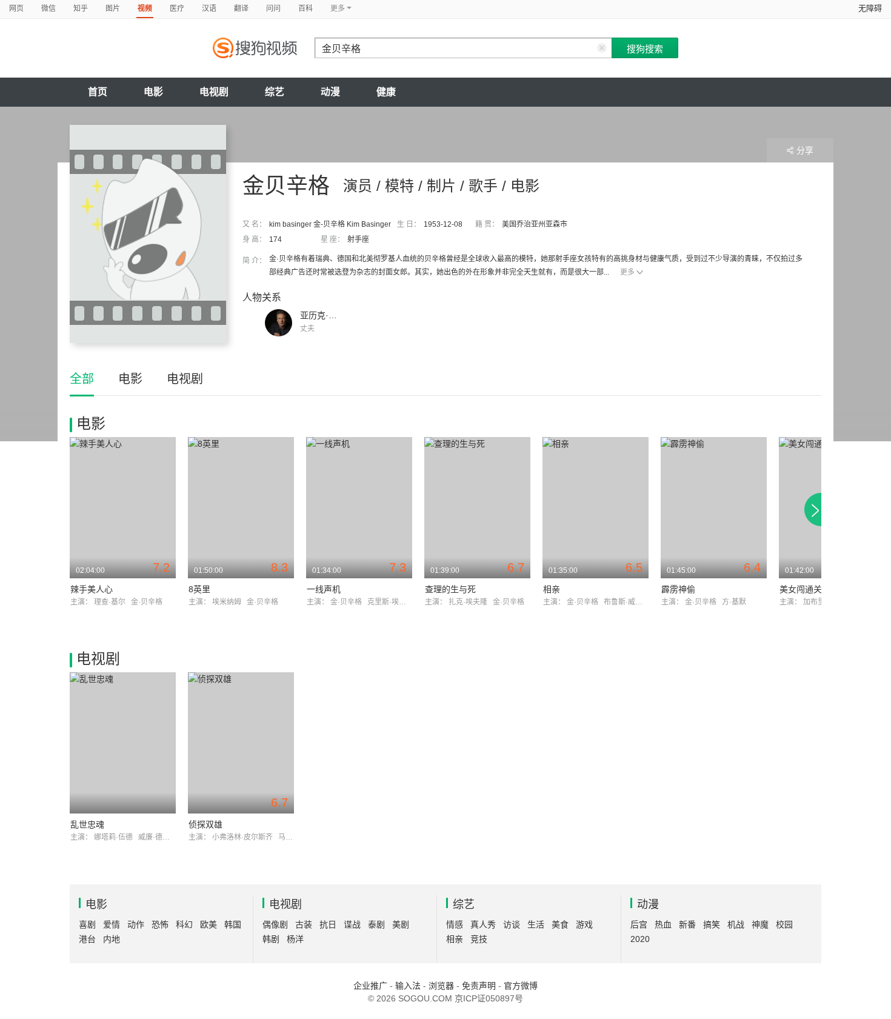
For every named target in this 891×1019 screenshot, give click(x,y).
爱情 (111, 924)
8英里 (199, 589)
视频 (145, 8)
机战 (735, 924)
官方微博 (521, 986)
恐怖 (160, 924)
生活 (535, 924)
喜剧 (87, 924)
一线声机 (324, 589)
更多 (627, 272)
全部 (82, 379)
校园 (784, 924)
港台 (87, 939)
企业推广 (370, 986)
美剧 (400, 924)
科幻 (184, 924)
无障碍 (870, 8)
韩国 (232, 924)
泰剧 (376, 924)
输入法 (408, 986)
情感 (454, 924)
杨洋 (295, 939)
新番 (687, 924)
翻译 (241, 8)
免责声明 (479, 986)
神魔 (760, 924)
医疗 (177, 8)
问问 (273, 8)
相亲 (551, 589)
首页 (97, 92)
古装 (303, 924)
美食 (560, 924)
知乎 (80, 8)
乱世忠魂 (87, 824)
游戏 (584, 924)
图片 (112, 8)
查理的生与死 (450, 589)
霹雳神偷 (678, 589)
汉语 (209, 8)
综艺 (274, 92)
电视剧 (214, 92)
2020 (640, 939)
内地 (111, 939)
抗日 (327, 924)
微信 (48, 8)
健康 (386, 92)
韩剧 (270, 939)
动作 (135, 924)
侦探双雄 (205, 824)
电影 (153, 92)
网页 (16, 8)
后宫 (638, 924)
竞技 (478, 939)
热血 (663, 924)
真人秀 (483, 924)
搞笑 (711, 924)
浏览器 (441, 986)
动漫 (330, 92)
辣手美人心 (91, 589)
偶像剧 (275, 924)
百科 (305, 8)
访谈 (511, 924)
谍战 (352, 924)
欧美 (208, 924)
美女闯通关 (800, 589)
